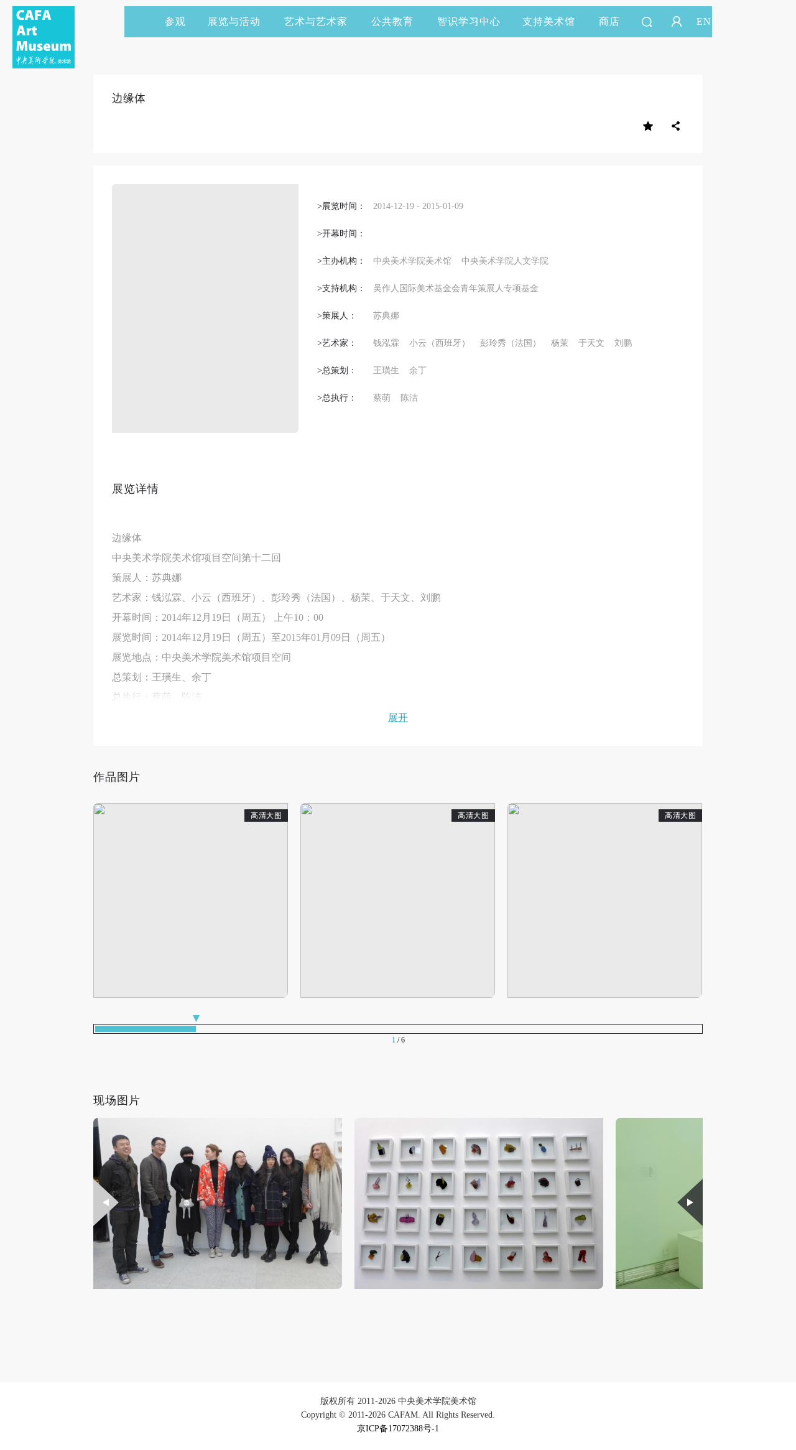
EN (703, 21)
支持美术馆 (548, 21)
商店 (609, 21)
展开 (398, 717)
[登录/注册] (676, 21)
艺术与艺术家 (316, 21)
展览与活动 (234, 21)
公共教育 (392, 21)
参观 (175, 21)
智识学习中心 (469, 21)
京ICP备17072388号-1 (398, 1428)
